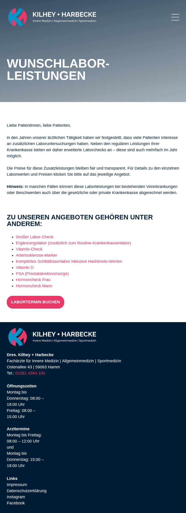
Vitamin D (25, 267)
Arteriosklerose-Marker (36, 255)
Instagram (16, 497)
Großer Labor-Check (34, 237)
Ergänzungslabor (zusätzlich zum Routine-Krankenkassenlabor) (73, 243)
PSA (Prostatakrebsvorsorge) (42, 273)
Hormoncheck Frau (33, 279)
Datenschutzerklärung (26, 491)
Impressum (17, 484)
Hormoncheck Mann (34, 286)
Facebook (16, 503)
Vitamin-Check (29, 249)
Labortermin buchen (35, 302)
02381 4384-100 (30, 373)
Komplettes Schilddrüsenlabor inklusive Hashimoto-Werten (69, 261)
